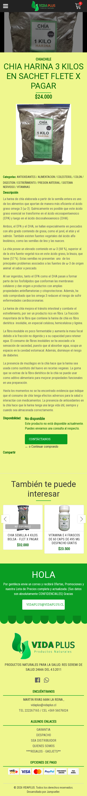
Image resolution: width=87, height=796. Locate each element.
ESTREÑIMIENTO (26, 182)
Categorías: (9, 177)
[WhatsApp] (48, 679)
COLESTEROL (64, 177)
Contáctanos (40, 439)
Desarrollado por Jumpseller (43, 791)
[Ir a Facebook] (39, 679)
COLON (78, 177)
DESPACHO (43, 735)
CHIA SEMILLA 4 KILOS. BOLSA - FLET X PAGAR (22, 537)
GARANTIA (43, 730)
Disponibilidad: (12, 418)
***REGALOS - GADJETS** (43, 751)
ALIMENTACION (46, 177)
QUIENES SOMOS (44, 746)
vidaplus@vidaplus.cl (45, 604)
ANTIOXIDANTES (26, 177)
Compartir (9, 452)
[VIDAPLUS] (44, 6)
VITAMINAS (23, 187)
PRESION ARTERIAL (49, 182)
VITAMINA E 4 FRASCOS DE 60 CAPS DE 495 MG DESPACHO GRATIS (64, 539)
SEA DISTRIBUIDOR (43, 740)
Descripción (10, 192)
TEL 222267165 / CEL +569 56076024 (43, 710)
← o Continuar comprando (41, 446)
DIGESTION (9, 182)
